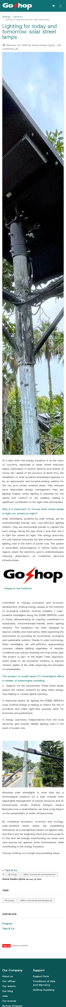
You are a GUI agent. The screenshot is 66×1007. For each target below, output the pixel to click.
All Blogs (6, 17)
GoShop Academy (43, 989)
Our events (9, 986)
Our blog (7, 991)
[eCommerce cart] (53, 6)
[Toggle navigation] (61, 6)
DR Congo (12, 874)
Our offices (8, 981)
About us (7, 976)
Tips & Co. (18, 17)
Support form (41, 976)
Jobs (5, 996)
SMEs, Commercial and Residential (39, 874)
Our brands (9, 1001)
